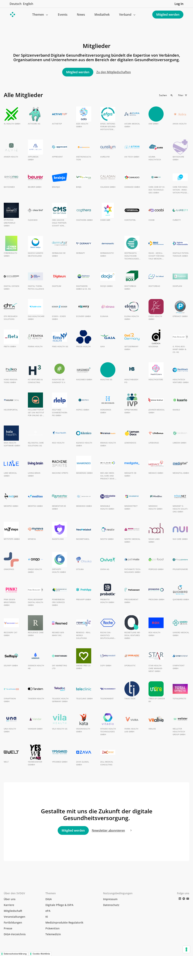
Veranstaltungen (14, 916)
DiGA (48, 899)
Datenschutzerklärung (15, 953)
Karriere (9, 905)
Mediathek (102, 14)
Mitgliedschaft (13, 911)
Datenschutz (111, 905)
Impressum (110, 899)
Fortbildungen (13, 922)
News (81, 14)
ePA (47, 911)
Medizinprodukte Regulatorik (64, 922)
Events (62, 14)
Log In (179, 4)
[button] (40, 14)
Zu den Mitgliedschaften (113, 72)
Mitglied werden (167, 14)
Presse (8, 928)
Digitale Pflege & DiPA (59, 905)
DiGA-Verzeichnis (15, 934)
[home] (13, 15)
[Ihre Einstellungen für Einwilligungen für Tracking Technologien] (186, 949)
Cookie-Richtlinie (41, 953)
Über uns (9, 899)
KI (46, 916)
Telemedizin (53, 934)
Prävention (52, 928)
